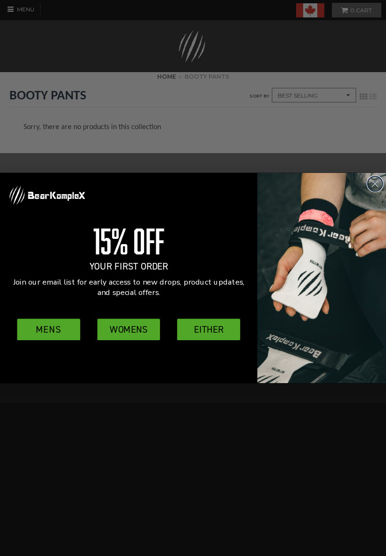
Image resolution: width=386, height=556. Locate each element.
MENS (49, 329)
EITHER (208, 329)
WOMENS (128, 329)
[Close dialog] (375, 183)
